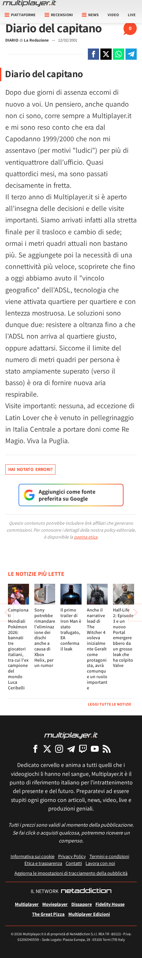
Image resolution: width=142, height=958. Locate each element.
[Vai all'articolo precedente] (135, 612)
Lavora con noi (100, 863)
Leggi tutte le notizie (109, 704)
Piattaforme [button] (23, 14)
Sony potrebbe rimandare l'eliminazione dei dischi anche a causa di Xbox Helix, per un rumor (44, 637)
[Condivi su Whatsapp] (118, 54)
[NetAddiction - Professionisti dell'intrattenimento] (86, 891)
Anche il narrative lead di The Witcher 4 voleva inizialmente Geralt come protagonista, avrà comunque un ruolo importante (97, 648)
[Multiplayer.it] (29, 3)
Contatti (74, 863)
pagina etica (85, 537)
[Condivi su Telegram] (131, 54)
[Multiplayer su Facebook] (35, 748)
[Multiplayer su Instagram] (59, 748)
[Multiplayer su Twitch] (83, 748)
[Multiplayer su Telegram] (71, 748)
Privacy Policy (72, 856)
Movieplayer (55, 904)
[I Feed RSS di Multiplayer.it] (107, 748)
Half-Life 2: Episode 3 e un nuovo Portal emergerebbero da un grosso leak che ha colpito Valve (123, 637)
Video (113, 14)
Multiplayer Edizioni (89, 914)
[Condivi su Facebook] (93, 54)
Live (132, 14)
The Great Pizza (48, 914)
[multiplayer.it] (71, 735)
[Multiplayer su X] (47, 748)
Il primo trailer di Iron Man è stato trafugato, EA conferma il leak (70, 629)
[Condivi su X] (106, 54)
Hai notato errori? (30, 469)
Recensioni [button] (62, 14)
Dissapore (81, 904)
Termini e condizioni (109, 856)
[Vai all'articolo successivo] (6, 612)
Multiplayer (27, 904)
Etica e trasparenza (43, 863)
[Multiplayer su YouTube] (95, 748)
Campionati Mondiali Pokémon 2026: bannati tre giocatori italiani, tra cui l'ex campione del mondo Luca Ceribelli (18, 648)
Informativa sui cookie (32, 856)
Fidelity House (109, 904)
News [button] (93, 14)
